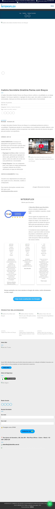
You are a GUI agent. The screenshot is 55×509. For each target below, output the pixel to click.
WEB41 (32, 507)
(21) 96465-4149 (50, 0)
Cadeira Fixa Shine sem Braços (8, 332)
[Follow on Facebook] (2, 404)
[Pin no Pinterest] (10, 113)
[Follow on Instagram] (5, 404)
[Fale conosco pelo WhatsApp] (49, 503)
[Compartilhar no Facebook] (5, 113)
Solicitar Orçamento (6, 102)
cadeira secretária (8, 109)
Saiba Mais (6, 367)
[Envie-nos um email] (8, 404)
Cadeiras (24, 13)
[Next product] (26, 16)
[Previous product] (29, 16)
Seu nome (3, 414)
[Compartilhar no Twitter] (8, 113)
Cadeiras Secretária (32, 13)
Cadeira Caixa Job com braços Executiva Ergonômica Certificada (45, 333)
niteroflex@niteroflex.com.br (33, 2)
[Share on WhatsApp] (2, 113)
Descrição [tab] (3, 121)
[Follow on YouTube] (10, 404)
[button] (51, 6)
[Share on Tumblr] (13, 113)
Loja (20, 13)
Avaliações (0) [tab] (10, 121)
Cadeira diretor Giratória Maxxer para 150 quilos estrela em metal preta (26, 334)
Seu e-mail (3, 421)
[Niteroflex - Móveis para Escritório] (8, 6)
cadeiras (14, 109)
